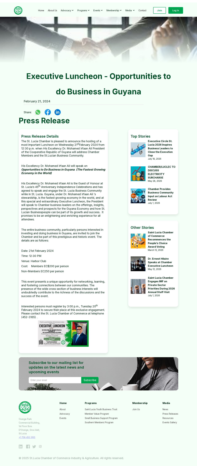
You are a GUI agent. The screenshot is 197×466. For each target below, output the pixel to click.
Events (63, 418)
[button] (67, 10)
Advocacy (65, 413)
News (165, 409)
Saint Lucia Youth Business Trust (101, 409)
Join (159, 10)
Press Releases (170, 413)
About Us (52, 10)
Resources (168, 418)
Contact (142, 10)
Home (41, 10)
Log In (175, 10)
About (63, 409)
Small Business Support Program (101, 418)
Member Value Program (97, 413)
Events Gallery (170, 422)
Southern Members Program (99, 422)
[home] (18, 10)
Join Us (136, 409)
